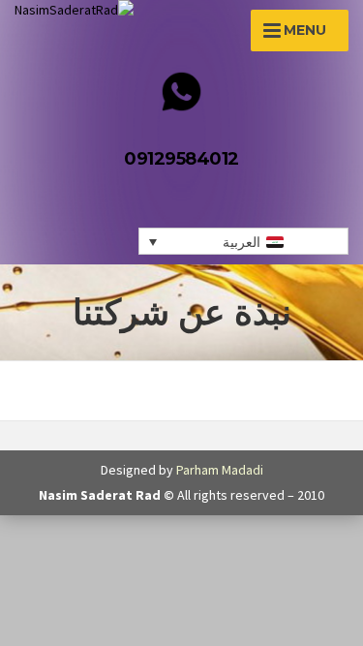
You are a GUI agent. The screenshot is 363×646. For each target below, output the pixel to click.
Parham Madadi (219, 469)
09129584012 (181, 158)
